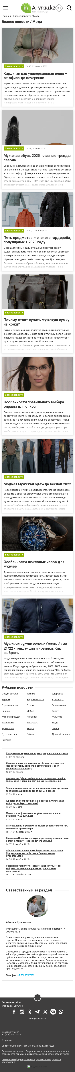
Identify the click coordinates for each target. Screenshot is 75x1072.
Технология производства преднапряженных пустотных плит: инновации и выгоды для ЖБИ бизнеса (37, 789)
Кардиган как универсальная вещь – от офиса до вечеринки (35, 75)
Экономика (8, 722)
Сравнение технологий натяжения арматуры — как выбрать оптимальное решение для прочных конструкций (33, 868)
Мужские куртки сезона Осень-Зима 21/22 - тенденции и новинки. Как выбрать (35, 648)
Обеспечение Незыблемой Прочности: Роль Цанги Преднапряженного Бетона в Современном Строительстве (34, 853)
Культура (57, 716)
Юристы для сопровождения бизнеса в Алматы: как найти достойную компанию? (35, 802)
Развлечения (59, 705)
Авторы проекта (37, 1018)
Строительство (10, 705)
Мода (55, 722)
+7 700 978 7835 (25, 975)
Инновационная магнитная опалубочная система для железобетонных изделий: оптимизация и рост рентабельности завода (35, 766)
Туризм (6, 699)
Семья (55, 728)
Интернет (32, 716)
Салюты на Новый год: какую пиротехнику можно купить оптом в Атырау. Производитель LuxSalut (37, 839)
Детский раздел (61, 734)
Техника (31, 693)
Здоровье (57, 693)
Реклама (6, 740)
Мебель (31, 711)
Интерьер (32, 722)
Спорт (55, 711)
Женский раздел (11, 716)
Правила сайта (43, 1059)
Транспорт (58, 699)
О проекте (7, 1040)
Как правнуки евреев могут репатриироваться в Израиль (37, 753)
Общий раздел (10, 693)
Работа (31, 734)
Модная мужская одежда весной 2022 (37, 484)
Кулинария (8, 728)
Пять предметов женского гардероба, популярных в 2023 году (37, 239)
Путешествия (9, 734)
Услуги (30, 728)
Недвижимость (35, 699)
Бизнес (6, 711)
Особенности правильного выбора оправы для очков (34, 404)
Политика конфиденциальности (18, 1059)
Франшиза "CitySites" (12, 1006)
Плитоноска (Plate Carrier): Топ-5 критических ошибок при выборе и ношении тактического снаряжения (36, 779)
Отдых (30, 705)
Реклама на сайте (11, 1002)
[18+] (38, 8)
